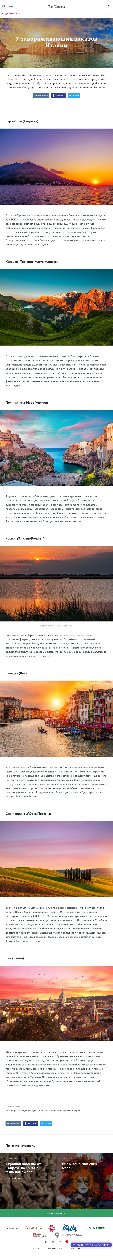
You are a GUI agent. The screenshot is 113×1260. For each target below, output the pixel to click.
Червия (77, 1110)
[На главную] (56, 6)
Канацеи (32, 1110)
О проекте (74, 1249)
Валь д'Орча (12, 1110)
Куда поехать (56, 1213)
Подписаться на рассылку (92, 1245)
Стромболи (67, 1110)
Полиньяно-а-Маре (46, 1110)
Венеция (22, 1110)
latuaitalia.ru (55, 1249)
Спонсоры (13, 1229)
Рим (59, 1110)
